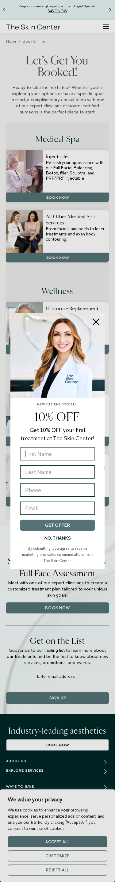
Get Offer (57, 525)
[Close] (96, 322)
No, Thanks (57, 538)
